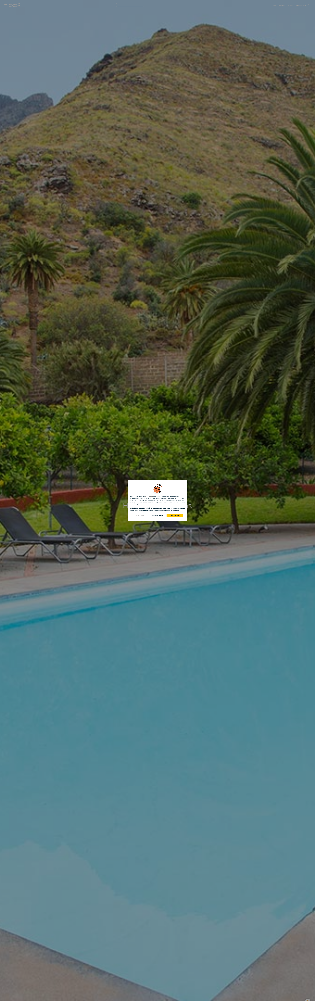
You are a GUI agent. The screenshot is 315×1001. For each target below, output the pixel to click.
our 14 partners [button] (149, 496)
